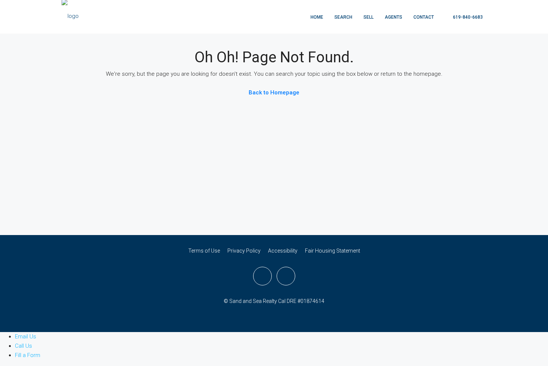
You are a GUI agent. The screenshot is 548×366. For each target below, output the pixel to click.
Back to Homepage (274, 92)
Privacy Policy (244, 251)
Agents (393, 17)
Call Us (24, 345)
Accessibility (282, 251)
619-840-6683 (467, 17)
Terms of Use (204, 251)
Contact (423, 17)
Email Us (26, 336)
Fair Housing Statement (332, 251)
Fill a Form (28, 355)
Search (343, 17)
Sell (368, 17)
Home (317, 17)
